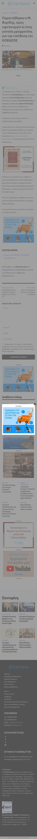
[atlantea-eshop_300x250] (18, 433)
